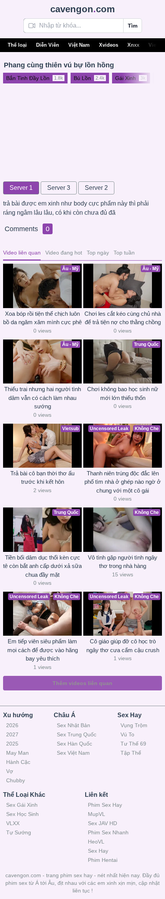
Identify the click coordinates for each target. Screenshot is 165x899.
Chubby (15, 780)
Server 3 (58, 187)
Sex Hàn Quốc (74, 744)
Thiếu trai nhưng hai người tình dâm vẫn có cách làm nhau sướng (42, 398)
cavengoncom (82, 9)
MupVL (96, 814)
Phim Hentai (102, 860)
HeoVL (96, 842)
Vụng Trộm (133, 725)
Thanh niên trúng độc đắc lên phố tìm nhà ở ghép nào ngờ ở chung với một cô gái (122, 482)
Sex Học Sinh (22, 814)
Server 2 (96, 187)
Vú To (127, 734)
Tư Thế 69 (133, 744)
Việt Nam (79, 45)
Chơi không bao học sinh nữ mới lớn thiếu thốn (122, 393)
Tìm (132, 26)
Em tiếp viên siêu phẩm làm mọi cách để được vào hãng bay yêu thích (42, 650)
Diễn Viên (47, 45)
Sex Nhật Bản (73, 725)
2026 (12, 725)
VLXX (13, 823)
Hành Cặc (18, 762)
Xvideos (108, 45)
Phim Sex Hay (105, 805)
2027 (12, 734)
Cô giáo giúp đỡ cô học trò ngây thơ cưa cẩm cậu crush (122, 645)
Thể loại (17, 45)
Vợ (9, 771)
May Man (17, 753)
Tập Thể (130, 753)
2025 (12, 744)
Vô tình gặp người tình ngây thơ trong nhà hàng (122, 561)
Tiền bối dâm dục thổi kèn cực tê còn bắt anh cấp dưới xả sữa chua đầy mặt (42, 566)
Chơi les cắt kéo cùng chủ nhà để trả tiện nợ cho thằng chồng (122, 318)
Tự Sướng (18, 832)
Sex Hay (98, 851)
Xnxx (133, 45)
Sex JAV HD (102, 823)
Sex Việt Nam (73, 753)
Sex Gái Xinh (22, 805)
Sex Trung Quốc (76, 734)
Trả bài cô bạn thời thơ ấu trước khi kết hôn (42, 477)
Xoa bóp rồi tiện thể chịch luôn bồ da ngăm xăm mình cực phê (42, 318)
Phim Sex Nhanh (108, 832)
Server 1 (21, 187)
